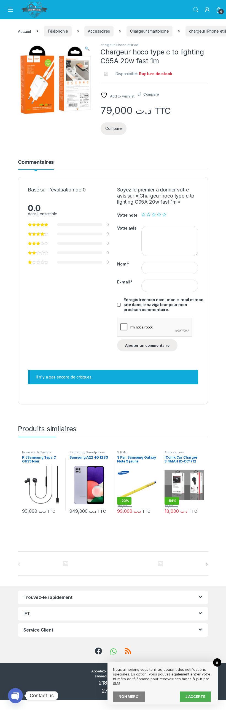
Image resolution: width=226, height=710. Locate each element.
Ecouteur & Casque (37, 452)
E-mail (125, 282)
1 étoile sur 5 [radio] (143, 215)
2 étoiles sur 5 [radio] (148, 215)
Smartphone (95, 452)
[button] (87, 48)
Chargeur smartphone (149, 31)
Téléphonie (57, 31)
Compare (151, 94)
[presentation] (207, 564)
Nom (123, 264)
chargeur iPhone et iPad (119, 45)
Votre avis (127, 228)
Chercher (196, 10)
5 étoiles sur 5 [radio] (164, 215)
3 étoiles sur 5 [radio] (154, 215)
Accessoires (99, 31)
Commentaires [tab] (36, 162)
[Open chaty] (15, 695)
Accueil (24, 31)
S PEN (121, 452)
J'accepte (195, 696)
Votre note (127, 215)
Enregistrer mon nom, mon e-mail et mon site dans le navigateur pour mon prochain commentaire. (163, 304)
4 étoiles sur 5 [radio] (159, 215)
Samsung (76, 452)
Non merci (129, 696)
